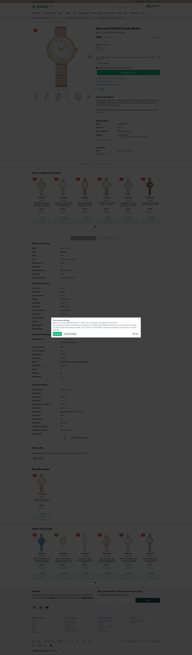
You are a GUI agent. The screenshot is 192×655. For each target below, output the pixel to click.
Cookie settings (70, 334)
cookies (83, 323)
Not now (135, 334)
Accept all (57, 334)
